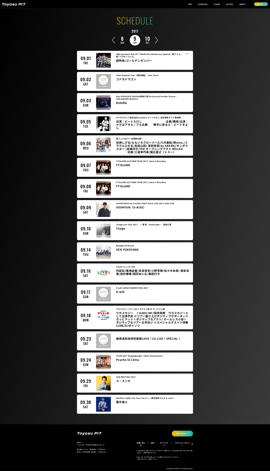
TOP (190, 4)
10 (147, 39)
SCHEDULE (203, 4)
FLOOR (217, 4)
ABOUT (242, 4)
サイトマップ (164, 444)
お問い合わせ (181, 433)
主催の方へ (260, 4)
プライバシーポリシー (182, 444)
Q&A (152, 443)
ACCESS (229, 4)
